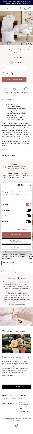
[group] (16, 28)
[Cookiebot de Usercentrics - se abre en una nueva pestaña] (19, 185)
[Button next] (30, 28)
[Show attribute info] (29, 68)
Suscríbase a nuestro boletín (16, 357)
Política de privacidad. (18, 372)
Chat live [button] (4, 407)
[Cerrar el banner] (30, 185)
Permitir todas (16, 235)
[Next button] (14, 271)
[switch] (28, 210)
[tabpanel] (16, 125)
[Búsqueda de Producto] (21, 8)
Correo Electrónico (7, 375)
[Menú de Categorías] (3, 8)
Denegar (16, 247)
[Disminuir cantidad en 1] (3, 73)
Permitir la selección (16, 241)
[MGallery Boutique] (11, 8)
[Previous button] (2, 271)
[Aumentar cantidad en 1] (11, 73)
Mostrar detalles (22, 229)
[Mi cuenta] (29, 8)
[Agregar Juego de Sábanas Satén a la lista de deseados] (29, 49)
